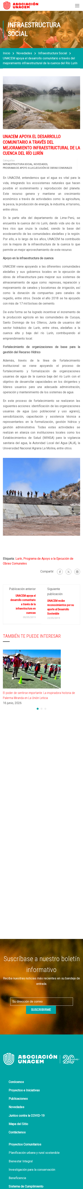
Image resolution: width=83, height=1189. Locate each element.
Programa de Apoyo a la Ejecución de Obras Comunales (37, 168)
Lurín (18, 558)
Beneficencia (17, 1178)
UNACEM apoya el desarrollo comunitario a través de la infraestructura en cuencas (23, 604)
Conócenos (16, 1082)
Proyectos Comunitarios (25, 1144)
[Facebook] (60, 572)
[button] (38, 709)
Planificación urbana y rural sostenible (34, 1153)
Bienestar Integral (21, 1161)
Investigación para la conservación (32, 1169)
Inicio (6, 53)
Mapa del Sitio (18, 1124)
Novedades (24, 53)
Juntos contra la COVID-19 (27, 1115)
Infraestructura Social (52, 53)
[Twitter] (68, 572)
